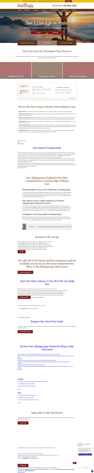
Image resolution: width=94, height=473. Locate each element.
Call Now (39, 32)
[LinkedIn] (24, 458)
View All (21, 251)
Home (19, 10)
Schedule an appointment (27, 220)
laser (39, 210)
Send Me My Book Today (25, 331)
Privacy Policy (54, 467)
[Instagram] (27, 458)
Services (36, 10)
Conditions (27, 10)
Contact (74, 10)
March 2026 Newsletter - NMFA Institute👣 (26, 383)
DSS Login (23, 472)
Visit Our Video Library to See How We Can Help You (47, 283)
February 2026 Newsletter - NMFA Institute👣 (27, 386)
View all (19, 389)
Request (47, 321)
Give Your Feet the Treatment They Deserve (47, 51)
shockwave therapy (45, 210)
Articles (20, 379)
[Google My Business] (33, 458)
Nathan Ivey (31, 226)
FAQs (19, 393)
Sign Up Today (23, 423)
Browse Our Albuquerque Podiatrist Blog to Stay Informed (47, 348)
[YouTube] (26, 458)
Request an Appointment (25, 272)
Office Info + (28, 456)
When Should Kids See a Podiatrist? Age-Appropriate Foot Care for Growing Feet (33, 381)
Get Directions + (34, 456)
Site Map (19, 472)
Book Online (55, 32)
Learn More (68, 1)
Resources (65, 10)
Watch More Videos (24, 297)
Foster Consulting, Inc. (42, 469)
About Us (44, 10)
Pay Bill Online (23, 465)
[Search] (74, 463)
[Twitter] (23, 458)
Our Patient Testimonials (47, 148)
